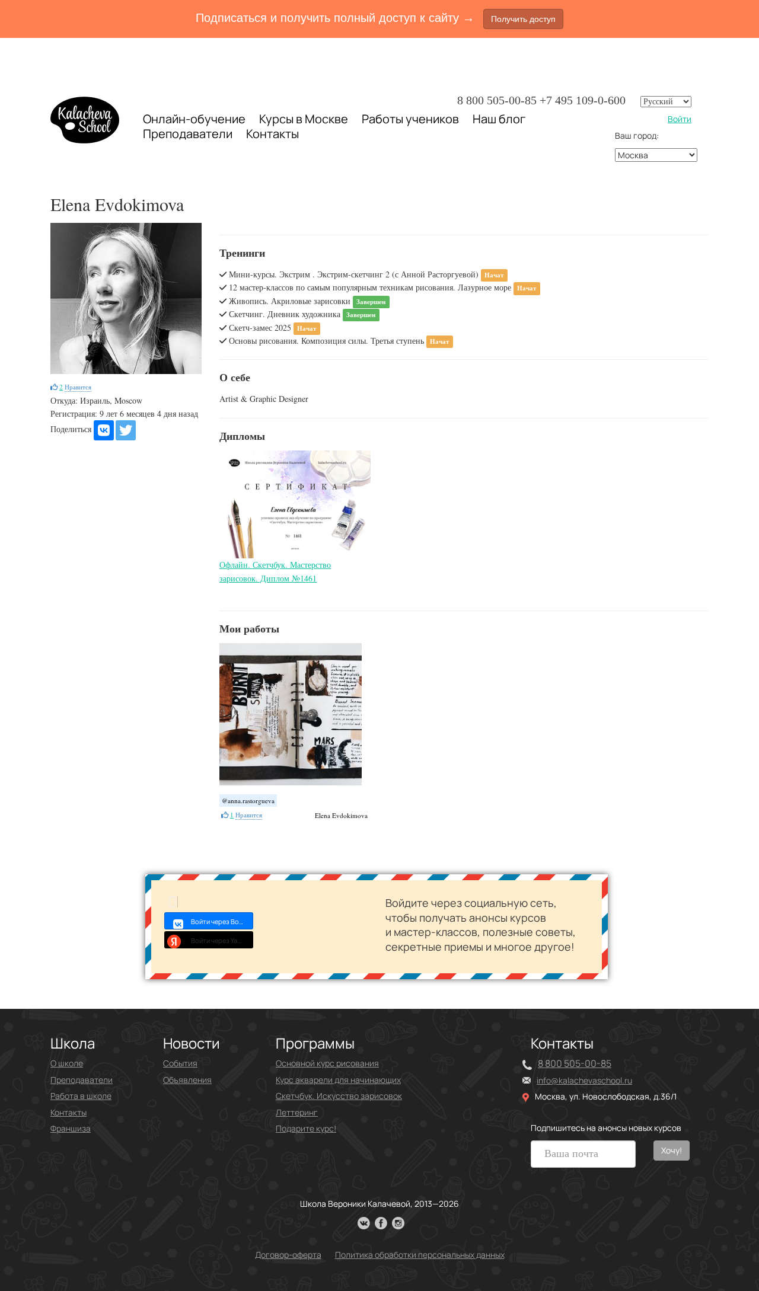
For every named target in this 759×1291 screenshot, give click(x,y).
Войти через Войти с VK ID (222, 921)
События (180, 1063)
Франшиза (70, 1128)
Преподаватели (187, 134)
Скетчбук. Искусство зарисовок (339, 1095)
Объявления (187, 1079)
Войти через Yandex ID (222, 940)
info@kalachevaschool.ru (584, 1080)
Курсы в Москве (303, 119)
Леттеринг (297, 1112)
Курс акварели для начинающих (338, 1079)
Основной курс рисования (327, 1063)
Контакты (272, 133)
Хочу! (671, 1150)
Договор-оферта (288, 1254)
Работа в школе (80, 1095)
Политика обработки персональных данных (420, 1254)
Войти (679, 118)
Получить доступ (523, 19)
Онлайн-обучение (194, 119)
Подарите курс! (306, 1128)
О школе (66, 1063)
